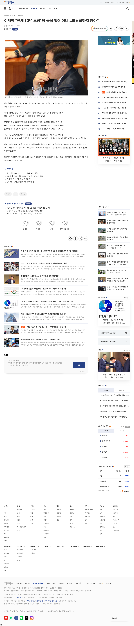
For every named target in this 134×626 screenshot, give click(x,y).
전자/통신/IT (46, 513)
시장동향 (32, 509)
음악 (5, 560)
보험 (18, 516)
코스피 (106, 431)
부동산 (32, 506)
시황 (5, 513)
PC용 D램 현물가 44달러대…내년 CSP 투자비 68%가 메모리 (43, 289)
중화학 (45, 520)
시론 (114, 516)
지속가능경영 (99, 546)
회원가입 (107, 2)
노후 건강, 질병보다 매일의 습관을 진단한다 (20, 182)
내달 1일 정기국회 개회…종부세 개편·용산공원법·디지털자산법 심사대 (28, 208)
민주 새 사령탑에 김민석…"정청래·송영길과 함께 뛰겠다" (24, 214)
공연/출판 (6, 563)
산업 (44, 506)
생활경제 (59, 516)
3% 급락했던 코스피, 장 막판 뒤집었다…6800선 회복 (40, 339)
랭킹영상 (32, 553)
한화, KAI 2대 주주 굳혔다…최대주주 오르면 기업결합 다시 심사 (43, 314)
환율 (5, 534)
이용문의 (69, 583)
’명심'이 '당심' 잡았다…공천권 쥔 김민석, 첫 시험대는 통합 (25, 211)
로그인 (101, 2)
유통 (44, 527)
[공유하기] (111, 28)
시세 (5, 516)
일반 (55, 8)
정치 (11, 8)
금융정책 (19, 509)
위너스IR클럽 (73, 546)
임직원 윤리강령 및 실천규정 (52, 601)
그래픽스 (19, 556)
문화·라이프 (7, 546)
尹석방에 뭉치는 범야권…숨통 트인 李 (18, 179)
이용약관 (27, 583)
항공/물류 (46, 523)
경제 (58, 506)
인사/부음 (102, 527)
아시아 (71, 523)
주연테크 (104, 446)
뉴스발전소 (20, 546)
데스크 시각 (116, 520)
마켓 (5, 506)
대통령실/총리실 (23, 8)
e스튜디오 (33, 550)
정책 (50, 8)
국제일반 (72, 513)
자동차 (45, 516)
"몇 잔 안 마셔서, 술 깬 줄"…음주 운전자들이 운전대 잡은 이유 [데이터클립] (47, 301)
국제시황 (6, 537)
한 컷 (18, 560)
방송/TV (6, 553)
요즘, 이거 (20, 553)
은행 (18, 513)
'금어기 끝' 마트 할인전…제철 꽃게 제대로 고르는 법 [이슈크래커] (44, 263)
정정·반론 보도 (80, 583)
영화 (5, 556)
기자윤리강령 (39, 601)
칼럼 (114, 527)
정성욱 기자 (7, 29)
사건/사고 (102, 516)
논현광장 (115, 513)
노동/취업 (102, 520)
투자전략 (121, 390)
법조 (101, 509)
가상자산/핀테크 (21, 527)
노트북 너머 (116, 530)
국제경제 (72, 509)
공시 (5, 509)
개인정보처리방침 (38, 583)
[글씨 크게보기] (127, 28)
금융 (18, 506)
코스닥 (122, 431)
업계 (31, 513)
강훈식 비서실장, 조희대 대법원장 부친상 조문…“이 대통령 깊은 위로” (117, 289)
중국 (71, 520)
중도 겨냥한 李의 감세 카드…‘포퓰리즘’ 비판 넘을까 (23, 173)
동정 (101, 530)
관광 (5, 550)
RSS (127, 2)
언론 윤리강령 (30, 601)
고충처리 (61, 583)
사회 (101, 506)
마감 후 (115, 523)
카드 (18, 523)
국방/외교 (42, 8)
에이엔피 (104, 457)
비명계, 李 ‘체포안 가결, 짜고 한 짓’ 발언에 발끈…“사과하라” (25, 176)
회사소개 (19, 583)
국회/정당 (34, 8)
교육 (101, 513)
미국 (71, 516)
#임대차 (8, 194)
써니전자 (104, 435)
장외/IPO (6, 520)
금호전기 (104, 452)
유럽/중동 (72, 527)
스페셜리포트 (47, 546)
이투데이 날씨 (87, 546)
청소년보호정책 (51, 583)
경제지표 (59, 513)
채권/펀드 (6, 530)
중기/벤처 (46, 534)
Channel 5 (60, 546)
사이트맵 (108, 583)
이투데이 (6, 15)
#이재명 (23, 194)
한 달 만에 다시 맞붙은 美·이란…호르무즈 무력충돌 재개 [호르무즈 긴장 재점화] (49, 251)
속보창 (112, 2)
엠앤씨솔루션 (106, 441)
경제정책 (59, 509)
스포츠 (6, 567)
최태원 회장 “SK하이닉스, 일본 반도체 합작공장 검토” (40, 276)
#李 (15, 194)
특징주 (106, 390)
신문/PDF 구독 (120, 2)
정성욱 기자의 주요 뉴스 (15, 204)
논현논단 (115, 509)
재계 (44, 509)
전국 (101, 523)
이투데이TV (33, 546)
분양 (31, 520)
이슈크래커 (20, 550)
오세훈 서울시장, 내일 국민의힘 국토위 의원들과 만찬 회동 (44, 327)
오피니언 (115, 506)
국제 (71, 506)
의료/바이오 (46, 530)
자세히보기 (28, 203)
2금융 (18, 520)
